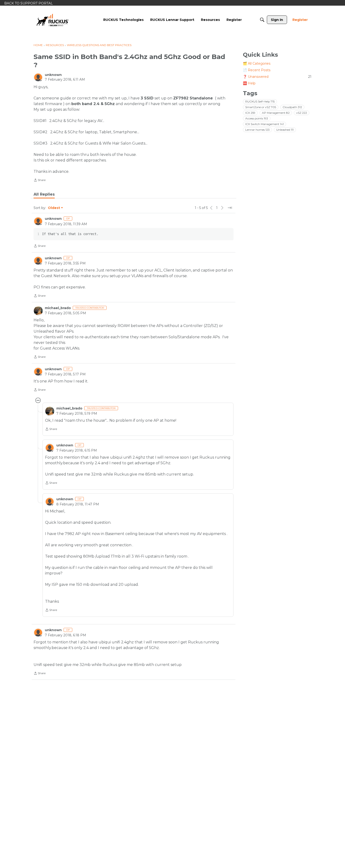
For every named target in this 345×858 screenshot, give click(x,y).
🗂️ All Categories (256, 63)
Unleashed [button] (285, 129)
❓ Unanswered (277, 77)
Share (40, 180)
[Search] (262, 20)
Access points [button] (256, 118)
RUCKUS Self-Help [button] (260, 101)
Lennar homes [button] (257, 129)
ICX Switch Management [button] (264, 124)
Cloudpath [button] (292, 107)
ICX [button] (250, 112)
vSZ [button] (301, 112)
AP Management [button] (276, 112)
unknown (53, 75)
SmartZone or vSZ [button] (260, 107)
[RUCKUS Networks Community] (53, 19)
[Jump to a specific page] (230, 208)
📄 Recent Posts (256, 70)
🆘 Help (249, 83)
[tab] (44, 194)
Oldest (54, 208)
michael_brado (58, 308)
